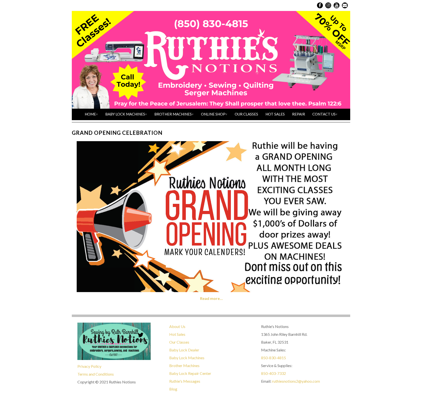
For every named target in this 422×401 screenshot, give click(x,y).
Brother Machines (173, 114)
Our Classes (246, 114)
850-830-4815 (273, 357)
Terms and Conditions (95, 374)
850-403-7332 (273, 373)
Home (90, 114)
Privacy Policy (89, 366)
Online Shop (213, 114)
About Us (177, 326)
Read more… (211, 298)
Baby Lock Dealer (184, 350)
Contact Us (324, 114)
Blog (173, 389)
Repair (298, 114)
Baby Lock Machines (125, 114)
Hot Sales (275, 114)
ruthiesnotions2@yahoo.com (296, 381)
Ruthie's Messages (184, 381)
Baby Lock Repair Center (190, 373)
